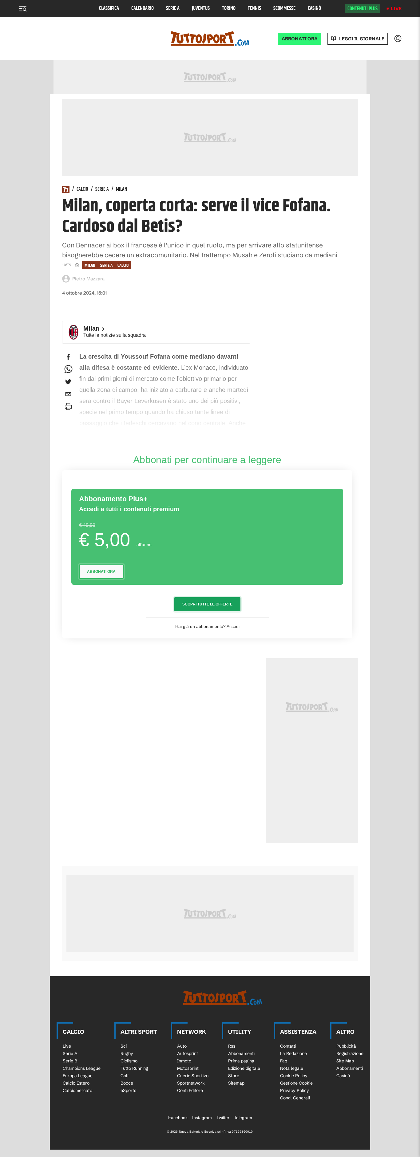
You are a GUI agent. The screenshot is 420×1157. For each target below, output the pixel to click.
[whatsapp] (68, 369)
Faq (283, 1061)
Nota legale (291, 1068)
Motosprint (188, 1068)
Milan (121, 189)
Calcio (82, 189)
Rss (231, 1046)
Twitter (222, 1117)
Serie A (173, 8)
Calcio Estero (76, 1083)
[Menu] (22, 8)
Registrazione (349, 1053)
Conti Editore (190, 1090)
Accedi (233, 626)
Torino (229, 8)
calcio (123, 265)
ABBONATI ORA (300, 38)
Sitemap (236, 1083)
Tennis (254, 8)
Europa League (78, 1075)
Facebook (178, 1117)
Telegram (243, 1117)
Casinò (314, 8)
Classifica (109, 8)
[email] (68, 394)
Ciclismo (129, 1061)
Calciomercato (77, 1090)
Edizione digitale (244, 1068)
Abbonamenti (241, 1053)
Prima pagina (241, 1061)
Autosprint (187, 1053)
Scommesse (284, 8)
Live (396, 8)
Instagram (202, 1117)
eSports (128, 1090)
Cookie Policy (293, 1075)
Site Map (345, 1061)
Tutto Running (134, 1068)
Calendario (142, 8)
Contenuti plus (362, 8)
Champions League (82, 1068)
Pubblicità (346, 1046)
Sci (124, 1046)
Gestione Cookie (296, 1083)
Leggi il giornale (361, 38)
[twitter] (68, 382)
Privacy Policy (294, 1090)
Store (233, 1075)
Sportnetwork (191, 1083)
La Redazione (293, 1053)
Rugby (127, 1053)
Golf (125, 1075)
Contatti (288, 1046)
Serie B (70, 1061)
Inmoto (184, 1061)
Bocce (127, 1083)
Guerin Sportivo (192, 1075)
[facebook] (68, 357)
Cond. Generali (295, 1098)
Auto (182, 1046)
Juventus (201, 8)
